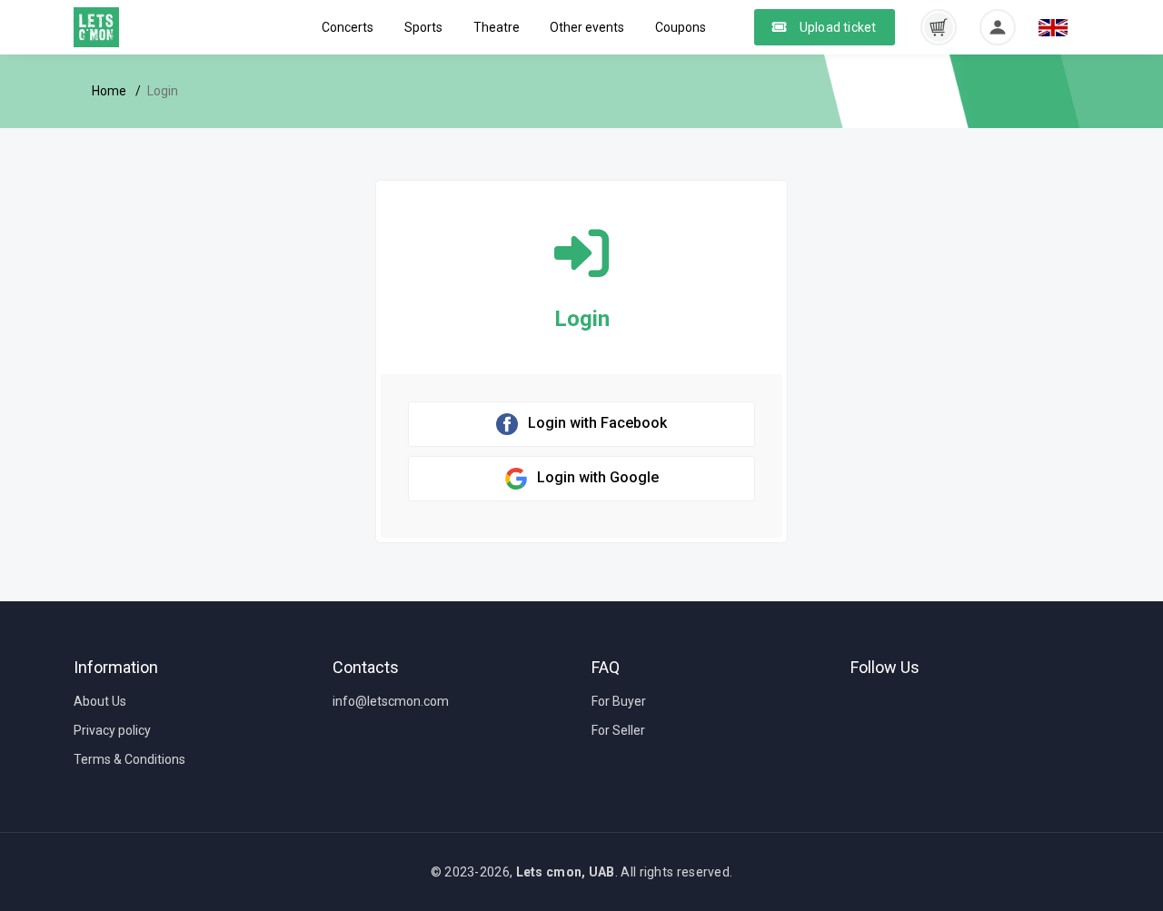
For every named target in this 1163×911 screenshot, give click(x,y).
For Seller (618, 730)
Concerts (347, 27)
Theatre (496, 27)
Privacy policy (112, 730)
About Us (100, 701)
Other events (587, 27)
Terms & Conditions (129, 759)
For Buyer (618, 701)
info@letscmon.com (391, 701)
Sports (423, 27)
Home (109, 91)
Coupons (680, 27)
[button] (938, 26)
